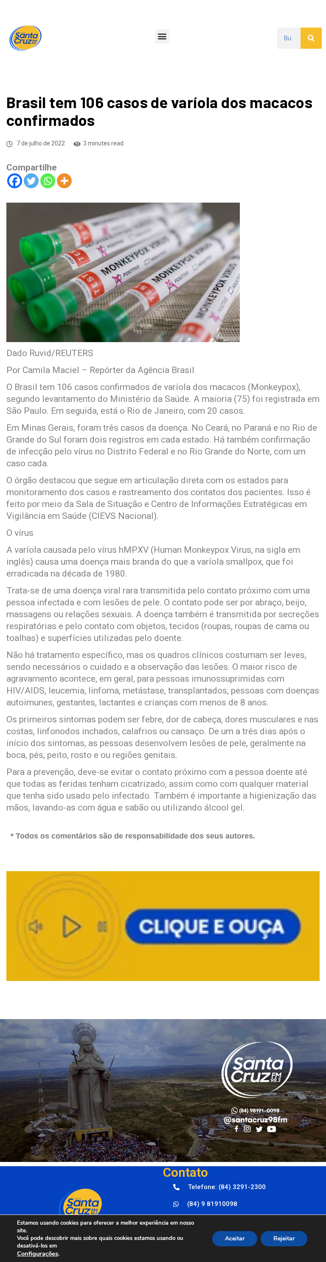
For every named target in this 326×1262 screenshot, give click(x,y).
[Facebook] (14, 180)
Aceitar (234, 1238)
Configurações (37, 1253)
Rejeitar (284, 1238)
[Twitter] (31, 180)
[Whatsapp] (47, 180)
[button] (162, 36)
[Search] (311, 38)
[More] (64, 180)
